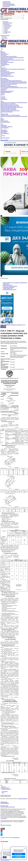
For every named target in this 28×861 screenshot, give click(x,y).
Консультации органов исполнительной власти (11, 80)
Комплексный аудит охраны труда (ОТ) (9, 104)
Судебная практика (5, 64)
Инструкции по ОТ (5, 71)
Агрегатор (6, 28)
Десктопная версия (5, 803)
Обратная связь (6, 1)
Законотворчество (5, 54)
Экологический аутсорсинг (7, 111)
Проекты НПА (4, 63)
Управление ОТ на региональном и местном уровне (12, 57)
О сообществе (4, 125)
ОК (4, 857)
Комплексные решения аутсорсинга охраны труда (12, 107)
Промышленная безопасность (7, 91)
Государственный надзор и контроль (9, 56)
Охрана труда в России (6, 795)
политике (9, 855)
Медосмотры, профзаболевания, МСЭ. (9, 86)
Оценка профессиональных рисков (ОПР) (10, 106)
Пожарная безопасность (6, 92)
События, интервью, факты (7, 58)
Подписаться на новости (8, 3)
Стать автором (6, 6)
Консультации (7, 26)
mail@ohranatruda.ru (23, 798)
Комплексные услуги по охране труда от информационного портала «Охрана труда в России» (14, 103)
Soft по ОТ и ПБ (8, 25)
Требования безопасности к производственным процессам (14, 82)
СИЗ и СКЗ (3, 89)
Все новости (3, 52)
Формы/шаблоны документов (7, 76)
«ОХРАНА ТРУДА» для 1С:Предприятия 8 (10, 115)
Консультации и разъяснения (7, 62)
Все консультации (4, 79)
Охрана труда (4, 55)
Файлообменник (4, 131)
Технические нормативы (6, 73)
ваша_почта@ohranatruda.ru (9, 5)
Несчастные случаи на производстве (9, 84)
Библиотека (7, 24)
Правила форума (4, 120)
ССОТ (5, 33)
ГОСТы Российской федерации (7, 72)
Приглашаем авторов (5, 122)
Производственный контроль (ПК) (8, 108)
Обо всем (3, 65)
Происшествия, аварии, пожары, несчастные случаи (12, 59)
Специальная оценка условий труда (8, 109)
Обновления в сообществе (6, 126)
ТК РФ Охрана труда (5, 74)
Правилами (10, 811)
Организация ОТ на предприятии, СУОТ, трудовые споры (13, 81)
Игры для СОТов (4, 140)
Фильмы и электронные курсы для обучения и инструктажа (14, 116)
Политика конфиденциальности (8, 806)
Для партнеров (4, 99)
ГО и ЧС (2, 93)
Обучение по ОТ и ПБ (5, 85)
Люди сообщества (4, 127)
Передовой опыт (4, 61)
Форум (5, 30)
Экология (3, 94)
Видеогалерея (4, 132)
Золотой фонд (7, 31)
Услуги (6, 29)
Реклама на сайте (7, 2)
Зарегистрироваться (5, 859)
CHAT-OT (3, 135)
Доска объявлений (5, 133)
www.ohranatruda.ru (15, 837)
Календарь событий (7, 22)
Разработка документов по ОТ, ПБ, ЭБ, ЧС (10, 110)
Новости (6, 21)
